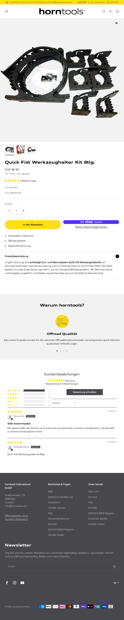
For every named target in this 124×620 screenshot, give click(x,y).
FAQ (50, 513)
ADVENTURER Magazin (61, 529)
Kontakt (52, 524)
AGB (50, 491)
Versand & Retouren (59, 518)
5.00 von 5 (70, 380)
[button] (12, 180)
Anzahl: (9, 204)
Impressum (54, 502)
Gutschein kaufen (98, 518)
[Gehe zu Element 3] (31, 150)
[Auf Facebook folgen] (7, 583)
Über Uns (93, 491)
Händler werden (56, 508)
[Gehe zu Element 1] (10, 150)
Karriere (92, 497)
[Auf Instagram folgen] (15, 583)
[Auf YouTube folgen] (22, 583)
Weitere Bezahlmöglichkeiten (91, 227)
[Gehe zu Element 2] (20, 150)
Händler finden (56, 535)
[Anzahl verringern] (9, 210)
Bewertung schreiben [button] (84, 392)
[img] (14, 411)
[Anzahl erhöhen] (23, 210)
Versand (25, 173)
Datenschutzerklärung (60, 497)
